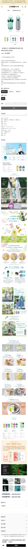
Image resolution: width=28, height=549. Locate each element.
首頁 (9, 10)
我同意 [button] (16, 545)
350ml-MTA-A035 (16, 494)
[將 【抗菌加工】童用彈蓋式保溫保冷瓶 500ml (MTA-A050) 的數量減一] (6, 103)
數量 (2, 103)
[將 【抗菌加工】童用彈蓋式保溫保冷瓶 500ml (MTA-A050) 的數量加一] (25, 103)
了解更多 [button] (10, 542)
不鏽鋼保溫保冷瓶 (16, 10)
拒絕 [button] (3, 545)
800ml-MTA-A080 (16, 497)
